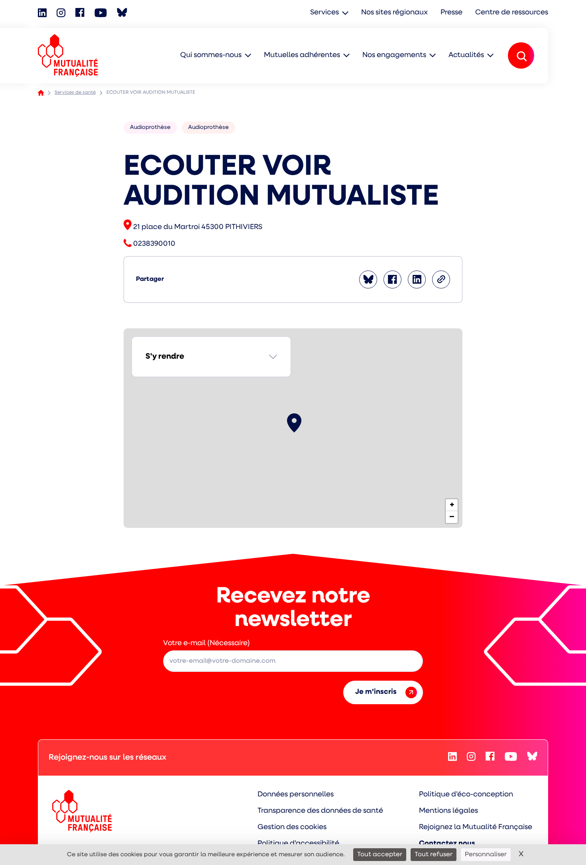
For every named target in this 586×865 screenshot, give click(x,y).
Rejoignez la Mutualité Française (475, 827)
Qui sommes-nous (211, 55)
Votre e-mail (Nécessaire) (206, 643)
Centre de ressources (511, 12)
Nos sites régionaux (394, 12)
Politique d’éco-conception (466, 794)
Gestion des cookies (292, 827)
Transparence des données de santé (320, 811)
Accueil (41, 93)
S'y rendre (165, 357)
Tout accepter (379, 854)
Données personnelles (296, 794)
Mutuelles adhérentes (302, 55)
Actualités (466, 55)
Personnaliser (486, 854)
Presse (451, 12)
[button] (294, 422)
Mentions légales (448, 811)
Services (324, 12)
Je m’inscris (376, 692)
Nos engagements (394, 55)
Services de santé (75, 92)
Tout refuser (433, 854)
